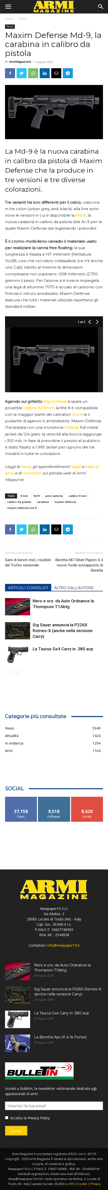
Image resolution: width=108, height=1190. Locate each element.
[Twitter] (22, 73)
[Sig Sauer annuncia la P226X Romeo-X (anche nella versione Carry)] (17, 630)
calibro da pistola (19, 502)
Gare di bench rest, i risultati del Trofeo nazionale (28, 562)
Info (72, 1184)
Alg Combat (55, 401)
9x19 (37, 496)
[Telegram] (68, 73)
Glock (77, 414)
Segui (54, 798)
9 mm (24, 496)
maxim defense (65, 502)
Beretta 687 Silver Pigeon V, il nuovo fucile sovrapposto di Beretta (79, 565)
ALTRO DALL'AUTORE (74, 588)
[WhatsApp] (33, 73)
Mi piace (21, 798)
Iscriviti (87, 798)
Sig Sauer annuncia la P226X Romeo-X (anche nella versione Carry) (63, 630)
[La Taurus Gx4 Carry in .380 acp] (17, 654)
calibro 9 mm (78, 496)
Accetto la (18, 1118)
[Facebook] (10, 73)
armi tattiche (54, 496)
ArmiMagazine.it (20, 61)
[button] (8, 6)
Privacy (95, 1184)
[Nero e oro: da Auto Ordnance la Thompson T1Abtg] (17, 606)
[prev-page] (8, 673)
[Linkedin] (45, 73)
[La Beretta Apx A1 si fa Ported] (17, 1043)
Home (9, 18)
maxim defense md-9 (22, 508)
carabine (43, 502)
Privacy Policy (39, 1118)
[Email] (56, 73)
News (22, 18)
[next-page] (16, 673)
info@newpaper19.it (63, 945)
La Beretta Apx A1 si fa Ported (60, 1037)
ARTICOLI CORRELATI (28, 588)
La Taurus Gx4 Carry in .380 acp (63, 648)
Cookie (82, 1184)
